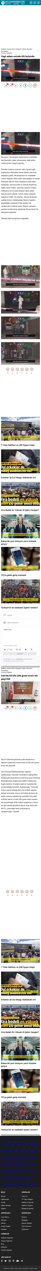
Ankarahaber (34, 1139)
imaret (22, 1176)
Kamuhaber (5, 1176)
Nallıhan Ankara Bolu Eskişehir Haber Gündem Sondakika (16, 50)
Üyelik (3, 1202)
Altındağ (13, 1142)
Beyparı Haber (5, 1173)
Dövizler (3, 1220)
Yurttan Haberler (6, 53)
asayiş (26, 1176)
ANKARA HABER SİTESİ (19, 1156)
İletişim (3, 1208)
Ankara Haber (16, 1164)
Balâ (21, 1142)
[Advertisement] (20, 26)
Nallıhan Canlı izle (27, 1202)
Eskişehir (18, 1139)
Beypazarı (27, 1142)
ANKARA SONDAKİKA (13, 1159)
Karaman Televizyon (7, 1184)
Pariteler (4, 1229)
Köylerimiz (25, 1229)
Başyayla (21, 1181)
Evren (29, 1144)
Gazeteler (25, 1220)
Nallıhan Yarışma (27, 1205)
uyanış (31, 1176)
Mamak (13, 1150)
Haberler (25, 1167)
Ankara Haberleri (6, 1241)
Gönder (20, 653)
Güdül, (3, 1147)
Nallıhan (3, 1139)
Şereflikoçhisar (6, 1153)
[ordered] (16, 649)
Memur (28, 1173)
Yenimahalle (15, 1153)
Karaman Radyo (20, 1184)
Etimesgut (22, 1144)
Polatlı (25, 1150)
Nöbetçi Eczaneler (28, 1208)
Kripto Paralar (5, 1226)
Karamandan (18, 1167)
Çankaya (4, 1144)
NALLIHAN (23, 1153)
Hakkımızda (5, 1199)
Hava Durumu (26, 1226)
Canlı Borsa (5, 1217)
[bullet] (19, 649)
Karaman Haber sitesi (28, 1164)
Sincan (36, 1150)
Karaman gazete (31, 1184)
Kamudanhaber (14, 1176)
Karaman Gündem (7, 1167)
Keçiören (32, 1147)
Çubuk (10, 1144)
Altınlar (3, 1223)
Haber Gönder (6, 1205)
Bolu (13, 1139)
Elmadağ (15, 1144)
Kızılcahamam (5, 1150)
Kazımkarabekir (6, 1181)
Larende (11, 1170)
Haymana (9, 1147)
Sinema (24, 1217)
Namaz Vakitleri (27, 1223)
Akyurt (7, 1142)
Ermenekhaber (22, 1179)
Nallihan (34, 1162)
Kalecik (26, 1147)
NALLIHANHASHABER (23, 1162)
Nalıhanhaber (21, 1173)
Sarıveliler (15, 1181)
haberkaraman (6, 1179)
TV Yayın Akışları (27, 1199)
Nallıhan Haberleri (7, 1238)
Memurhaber (35, 1173)
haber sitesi (25, 1139)
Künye (3, 1196)
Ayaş (18, 1142)
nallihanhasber (6, 1164)
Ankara (9, 1139)
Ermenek (14, 1179)
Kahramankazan (18, 1147)
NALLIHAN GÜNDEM (8, 1162)
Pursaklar (30, 1150)
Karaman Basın (29, 1181)
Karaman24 (18, 1170)
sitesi (2, 1142)
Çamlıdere (34, 1142)
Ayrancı (29, 1179)
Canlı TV (24, 1196)
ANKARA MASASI (28, 1159)
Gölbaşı (33, 1144)
